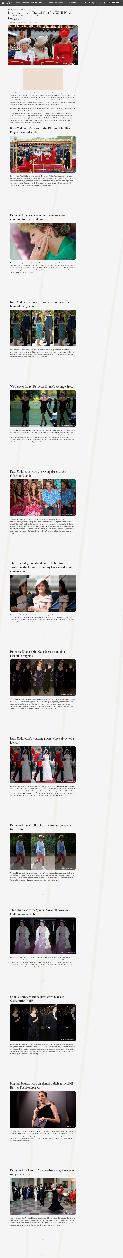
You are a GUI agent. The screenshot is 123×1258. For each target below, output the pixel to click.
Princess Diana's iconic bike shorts (21, 873)
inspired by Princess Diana (23, 617)
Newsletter (115, 3)
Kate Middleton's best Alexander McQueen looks (57, 786)
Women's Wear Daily (29, 793)
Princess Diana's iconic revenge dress (22, 430)
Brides (43, 270)
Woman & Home (15, 354)
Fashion (42, 3)
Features (72, 3)
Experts (25, 3)
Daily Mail (47, 185)
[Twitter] (97, 3)
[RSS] (105, 3)
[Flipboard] (89, 3)
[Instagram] (93, 3)
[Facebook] (82, 3)
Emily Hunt (13, 22)
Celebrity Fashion (19, 9)
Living (50, 3)
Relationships (60, 3)
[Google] (101, 3)
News (18, 3)
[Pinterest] (86, 3)
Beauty (34, 3)
